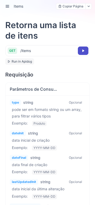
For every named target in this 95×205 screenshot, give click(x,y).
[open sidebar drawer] (7, 6)
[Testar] (83, 51)
